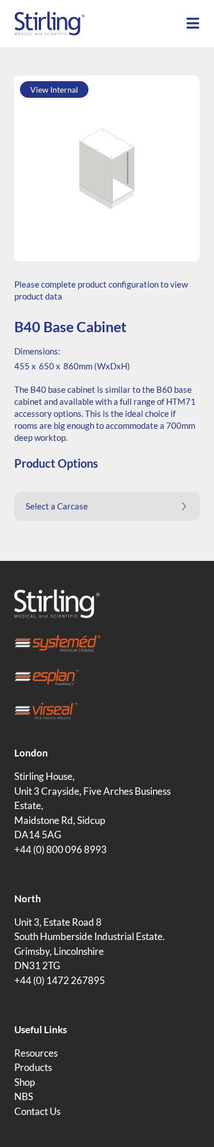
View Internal (54, 89)
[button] (107, 506)
